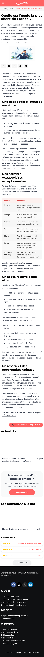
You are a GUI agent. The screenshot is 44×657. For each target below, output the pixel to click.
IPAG (39, 555)
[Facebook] (13, 584)
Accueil (4, 8)
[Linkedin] (30, 584)
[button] (3, 66)
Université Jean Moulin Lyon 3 (29, 543)
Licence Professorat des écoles (15, 529)
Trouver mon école (22, 492)
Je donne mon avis (22, 563)
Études (11, 8)
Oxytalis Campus (34, 549)
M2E (38, 529)
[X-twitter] (19, 584)
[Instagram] (24, 584)
